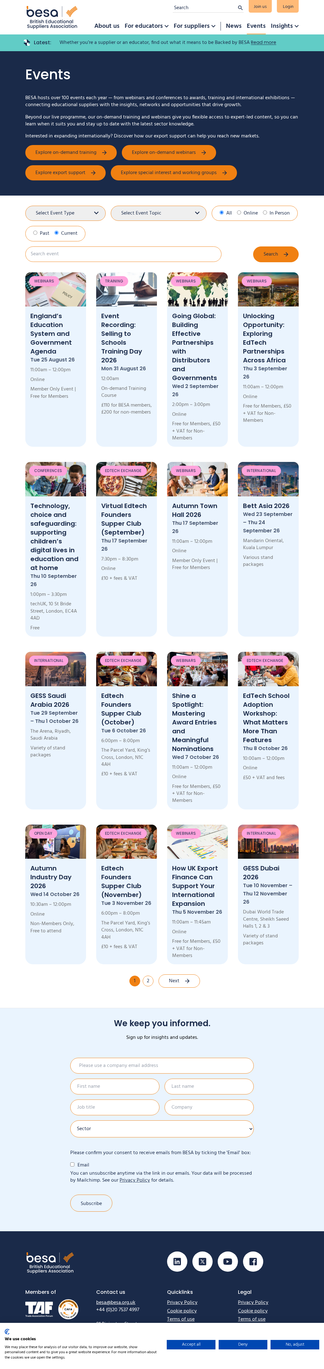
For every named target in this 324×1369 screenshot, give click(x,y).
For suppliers (192, 26)
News (234, 26)
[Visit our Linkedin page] (177, 1261)
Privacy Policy (135, 1180)
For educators (144, 26)
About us (107, 26)
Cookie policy (182, 1311)
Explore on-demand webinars (164, 152)
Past (44, 233)
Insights (282, 26)
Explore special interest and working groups (169, 173)
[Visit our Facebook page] (253, 1261)
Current (69, 233)
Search (271, 254)
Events (256, 26)
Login (288, 6)
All (229, 213)
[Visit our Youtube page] (228, 1261)
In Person (280, 213)
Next (174, 981)
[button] (166, 26)
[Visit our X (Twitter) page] (202, 1261)
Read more (263, 42)
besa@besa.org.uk (115, 1302)
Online (251, 213)
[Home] (52, 17)
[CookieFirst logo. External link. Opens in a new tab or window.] (7, 1332)
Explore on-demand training (66, 152)
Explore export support (60, 173)
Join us (260, 6)
